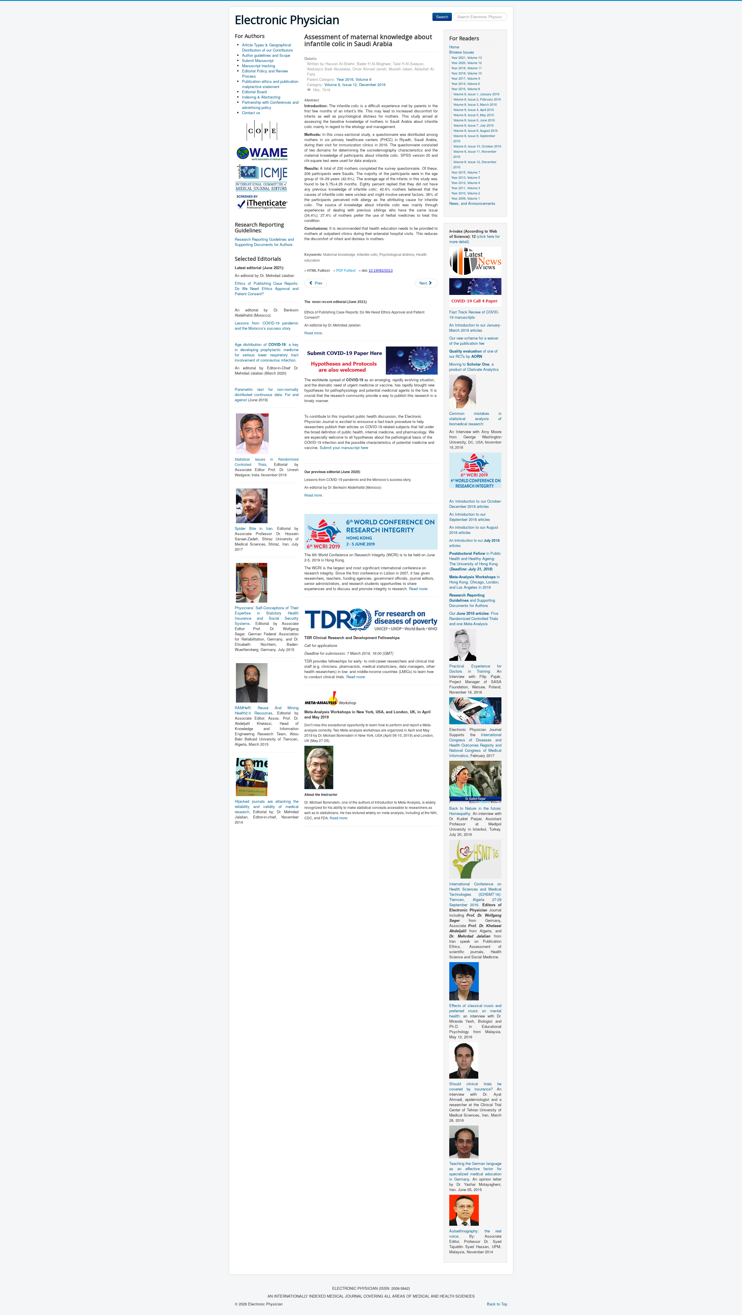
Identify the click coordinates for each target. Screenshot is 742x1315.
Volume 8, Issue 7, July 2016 (473, 125)
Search (442, 16)
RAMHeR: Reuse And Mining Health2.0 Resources (267, 710)
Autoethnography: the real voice (475, 1233)
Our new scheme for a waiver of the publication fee (473, 340)
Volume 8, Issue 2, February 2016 (477, 99)
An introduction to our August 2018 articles (473, 529)
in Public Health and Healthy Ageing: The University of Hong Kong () (475, 561)
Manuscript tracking (258, 65)
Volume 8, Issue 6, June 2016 (474, 120)
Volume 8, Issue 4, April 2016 (473, 109)
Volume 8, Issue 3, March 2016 (475, 104)
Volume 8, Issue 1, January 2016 (476, 94)
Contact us (251, 112)
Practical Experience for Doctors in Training (475, 668)
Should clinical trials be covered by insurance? (475, 1086)
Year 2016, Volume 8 (354, 79)
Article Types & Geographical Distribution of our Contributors (267, 47)
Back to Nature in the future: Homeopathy (475, 810)
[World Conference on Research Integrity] (475, 470)
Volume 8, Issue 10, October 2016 (477, 146)
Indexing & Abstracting (261, 97)
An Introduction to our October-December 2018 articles (475, 503)
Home (454, 47)
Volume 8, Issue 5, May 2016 (473, 114)
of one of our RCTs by (473, 353)
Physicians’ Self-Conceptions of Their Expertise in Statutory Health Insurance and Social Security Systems (267, 615)
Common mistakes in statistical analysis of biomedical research (475, 418)
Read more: (418, 588)
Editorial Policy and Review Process (265, 73)
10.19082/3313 (381, 271)
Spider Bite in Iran (253, 528)
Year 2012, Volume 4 (465, 182)
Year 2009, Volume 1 (465, 198)
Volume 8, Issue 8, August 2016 (475, 130)
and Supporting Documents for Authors (472, 600)
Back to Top (497, 1304)
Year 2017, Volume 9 (465, 78)
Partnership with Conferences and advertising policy (270, 104)
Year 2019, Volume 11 (466, 67)
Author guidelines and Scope (266, 55)
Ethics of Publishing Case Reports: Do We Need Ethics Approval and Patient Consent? (267, 288)
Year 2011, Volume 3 (465, 187)
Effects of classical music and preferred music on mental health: (475, 1011)
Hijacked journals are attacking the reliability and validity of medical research (267, 806)
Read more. (313, 332)
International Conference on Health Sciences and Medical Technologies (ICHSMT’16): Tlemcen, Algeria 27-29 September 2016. (475, 894)
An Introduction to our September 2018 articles (469, 516)
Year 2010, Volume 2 (465, 193)
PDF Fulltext (345, 271)
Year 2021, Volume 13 (466, 57)
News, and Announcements (472, 203)
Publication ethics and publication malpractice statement (270, 84)
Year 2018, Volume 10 (466, 73)
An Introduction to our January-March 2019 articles (475, 327)
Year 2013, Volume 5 (465, 177)
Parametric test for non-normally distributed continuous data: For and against (267, 394)
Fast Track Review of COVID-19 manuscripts (474, 314)
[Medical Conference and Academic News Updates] (475, 260)
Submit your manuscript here (344, 447)
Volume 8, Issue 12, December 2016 (354, 84)
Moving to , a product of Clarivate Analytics (474, 366)
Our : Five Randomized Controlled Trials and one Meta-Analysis (473, 618)
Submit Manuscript (258, 60)
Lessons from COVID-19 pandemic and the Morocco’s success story (267, 325)
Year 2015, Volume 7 (465, 172)
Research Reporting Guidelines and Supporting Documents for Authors (264, 241)
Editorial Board (254, 91)
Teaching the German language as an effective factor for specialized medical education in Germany (475, 1171)
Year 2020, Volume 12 (466, 62)
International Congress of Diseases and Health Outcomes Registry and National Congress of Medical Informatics (475, 745)
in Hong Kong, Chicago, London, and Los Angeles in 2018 (474, 582)
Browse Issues (461, 52)
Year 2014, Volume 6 (465, 83)
